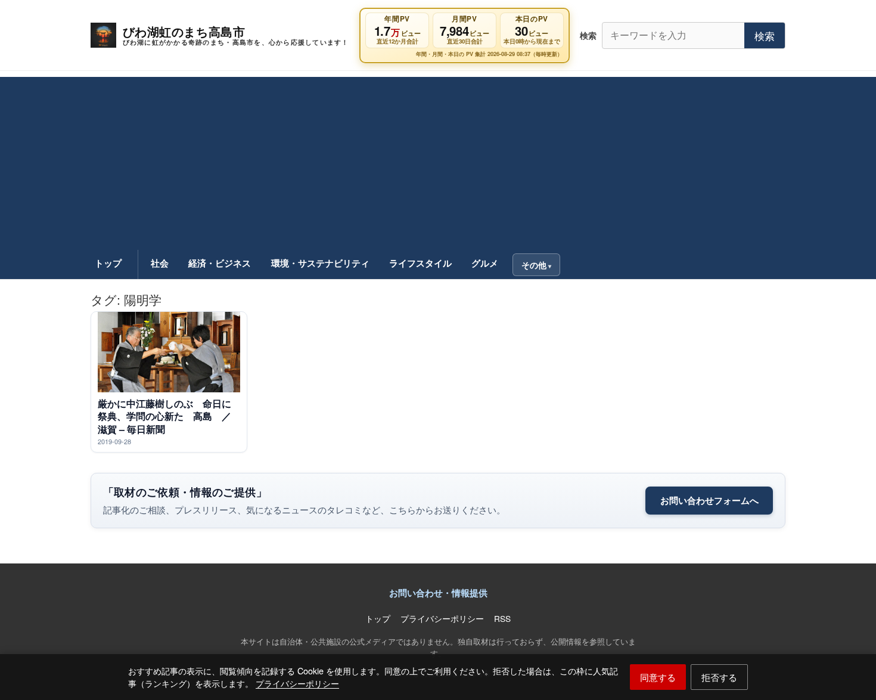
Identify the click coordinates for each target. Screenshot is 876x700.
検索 (764, 35)
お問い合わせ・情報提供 (438, 592)
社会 (160, 263)
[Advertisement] (438, 160)
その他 (533, 265)
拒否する (719, 676)
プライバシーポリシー (297, 683)
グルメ (484, 263)
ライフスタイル (420, 263)
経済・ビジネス (219, 263)
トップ (108, 263)
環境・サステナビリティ (320, 263)
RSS (502, 618)
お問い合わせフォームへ (709, 500)
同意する (658, 676)
